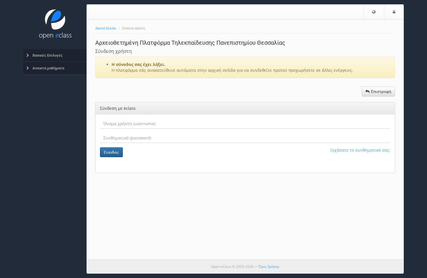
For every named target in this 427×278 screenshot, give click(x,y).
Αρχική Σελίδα (105, 28)
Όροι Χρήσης (269, 266)
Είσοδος (111, 152)
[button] (374, 11)
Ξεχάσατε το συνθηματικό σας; (360, 150)
